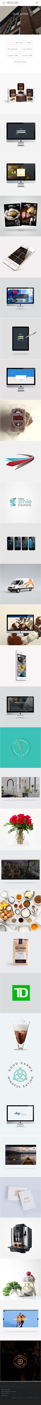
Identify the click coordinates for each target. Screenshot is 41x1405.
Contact (37, 1397)
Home (14, 1397)
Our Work (30, 1397)
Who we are (21, 1397)
